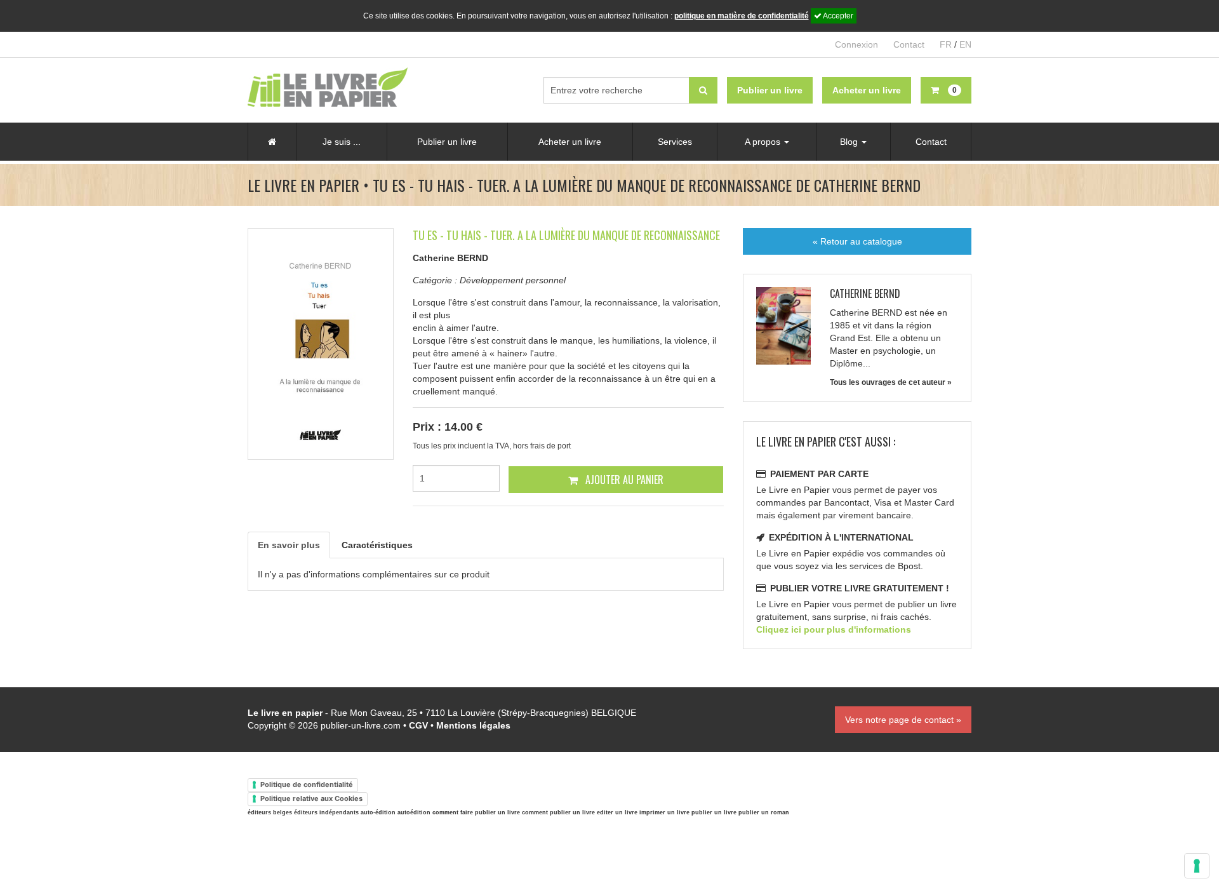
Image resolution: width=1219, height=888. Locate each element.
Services (675, 142)
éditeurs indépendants (326, 812)
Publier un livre (447, 142)
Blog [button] (850, 142)
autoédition (413, 812)
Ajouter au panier (623, 479)
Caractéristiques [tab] (377, 545)
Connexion (856, 44)
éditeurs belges (270, 812)
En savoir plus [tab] (289, 545)
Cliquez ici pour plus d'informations (833, 629)
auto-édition (378, 812)
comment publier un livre (558, 812)
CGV (418, 725)
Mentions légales (473, 725)
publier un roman (763, 812)
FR (946, 44)
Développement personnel (513, 280)
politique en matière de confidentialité (741, 15)
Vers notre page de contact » (903, 720)
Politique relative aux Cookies (311, 798)
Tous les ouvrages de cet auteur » (891, 382)
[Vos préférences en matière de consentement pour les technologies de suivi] (1197, 866)
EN (965, 44)
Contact (908, 44)
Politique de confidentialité (306, 784)
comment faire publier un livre (476, 812)
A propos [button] (764, 142)
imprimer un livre (664, 812)
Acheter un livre (569, 142)
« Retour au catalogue (857, 241)
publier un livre (713, 812)
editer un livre (617, 812)
